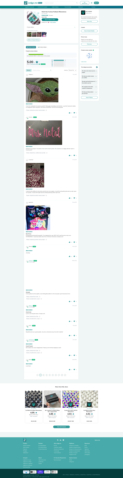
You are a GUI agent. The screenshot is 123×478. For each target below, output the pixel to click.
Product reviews (26, 445)
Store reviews (26, 447)
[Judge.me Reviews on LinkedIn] (60, 440)
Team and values (42, 460)
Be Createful (53, 22)
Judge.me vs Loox (27, 460)
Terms (64, 474)
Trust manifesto (57, 452)
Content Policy (83, 474)
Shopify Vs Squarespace (74, 451)
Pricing (55, 445)
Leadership (40, 461)
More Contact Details (89, 31)
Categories (71, 461)
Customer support (58, 447)
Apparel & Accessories (29, 7)
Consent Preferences (96, 474)
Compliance (77, 474)
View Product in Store (50, 19)
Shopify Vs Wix (72, 454)
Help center (87, 451)
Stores (70, 460)
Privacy (67, 474)
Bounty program (57, 460)
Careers (40, 463)
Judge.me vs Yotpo (27, 461)
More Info (89, 21)
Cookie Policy (89, 474)
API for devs (87, 452)
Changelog (87, 454)
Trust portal (56, 451)
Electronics (80, 7)
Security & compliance (59, 449)
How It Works (89, 97)
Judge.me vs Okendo (27, 463)
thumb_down (74, 113)
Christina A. (31, 339)
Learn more (83, 61)
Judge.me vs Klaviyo (27, 465)
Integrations (25, 452)
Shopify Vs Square (73, 452)
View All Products (61, 427)
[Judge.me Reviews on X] (57, 440)
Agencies (87, 449)
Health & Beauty (55, 7)
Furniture (93, 7)
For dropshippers (42, 445)
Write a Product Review (33, 40)
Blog (86, 445)
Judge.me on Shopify (74, 445)
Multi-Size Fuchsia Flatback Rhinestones (54, 11)
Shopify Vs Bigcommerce (74, 447)
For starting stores (42, 447)
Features (25, 449)
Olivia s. (30, 305)
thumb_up (69, 113)
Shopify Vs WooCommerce (75, 449)
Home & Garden (68, 7)
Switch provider (26, 467)
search (77, 3)
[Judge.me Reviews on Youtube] (63, 440)
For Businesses (84, 3)
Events (86, 447)
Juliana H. (31, 260)
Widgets (25, 451)
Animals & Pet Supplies (42, 7)
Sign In (96, 3)
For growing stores (42, 449)
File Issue (89, 44)
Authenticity (72, 474)
